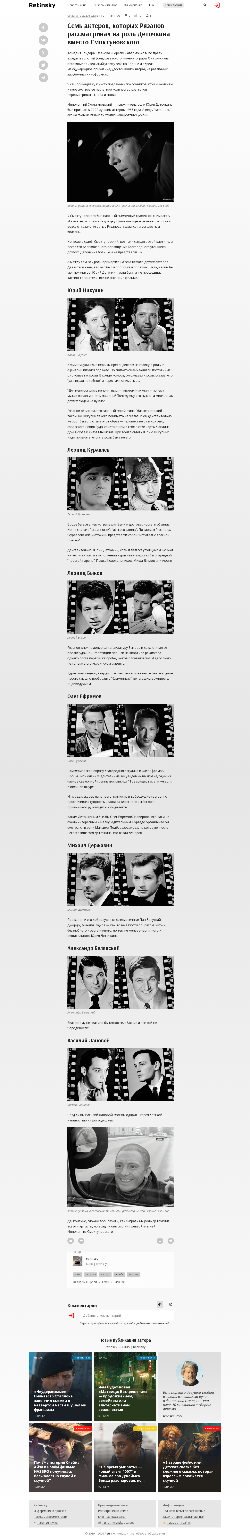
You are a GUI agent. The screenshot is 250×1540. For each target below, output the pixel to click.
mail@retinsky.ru (47, 1522)
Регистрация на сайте (113, 1511)
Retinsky (110, 1533)
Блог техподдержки (112, 1516)
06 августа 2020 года (81, 15)
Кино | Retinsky (96, 1261)
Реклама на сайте (179, 1522)
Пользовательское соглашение (183, 1511)
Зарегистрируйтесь (93, 1323)
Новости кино (77, 5)
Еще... (152, 5)
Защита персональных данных (183, 1516)
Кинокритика (133, 5)
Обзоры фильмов (105, 5)
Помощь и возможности (50, 1516)
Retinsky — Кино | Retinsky (125, 1347)
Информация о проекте (50, 1511)
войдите (119, 1323)
